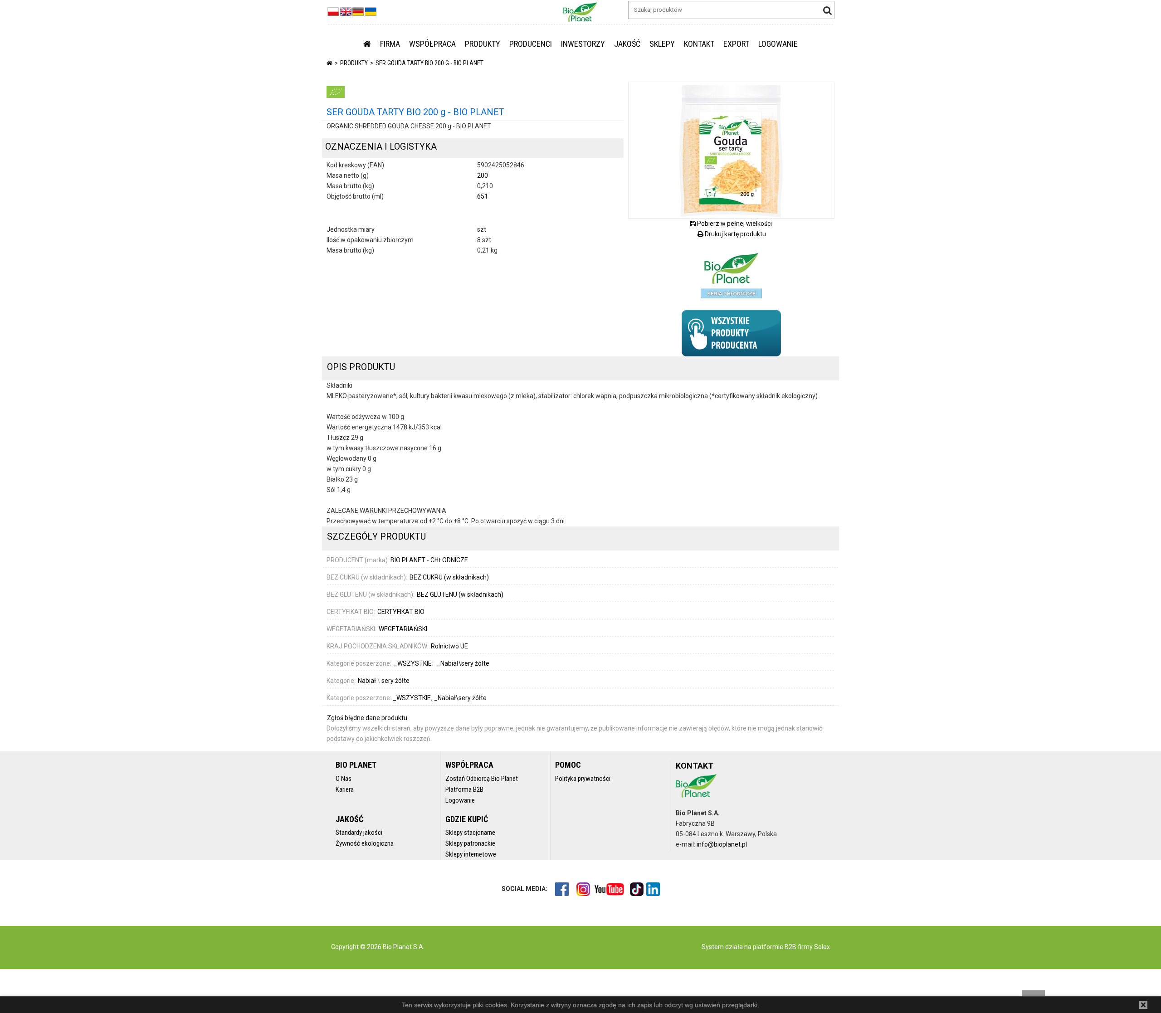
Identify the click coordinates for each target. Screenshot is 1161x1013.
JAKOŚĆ (627, 44)
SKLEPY (662, 44)
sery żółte (395, 680)
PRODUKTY (482, 44)
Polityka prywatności (582, 778)
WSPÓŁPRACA (432, 44)
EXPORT (736, 44)
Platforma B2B (464, 789)
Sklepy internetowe (470, 854)
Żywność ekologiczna (365, 843)
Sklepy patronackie (470, 843)
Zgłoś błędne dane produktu (367, 717)
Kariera (345, 789)
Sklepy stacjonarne (470, 832)
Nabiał (367, 680)
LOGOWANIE (778, 44)
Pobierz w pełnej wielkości (734, 223)
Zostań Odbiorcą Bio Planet (481, 778)
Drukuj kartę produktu (734, 234)
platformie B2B (773, 946)
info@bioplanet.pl (722, 844)
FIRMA (390, 44)
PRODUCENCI (530, 44)
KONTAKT (699, 44)
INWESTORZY (583, 44)
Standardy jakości (359, 832)
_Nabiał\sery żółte (460, 697)
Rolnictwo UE (449, 646)
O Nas (343, 778)
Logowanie (460, 800)
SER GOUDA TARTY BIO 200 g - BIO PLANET (429, 63)
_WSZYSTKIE (412, 697)
